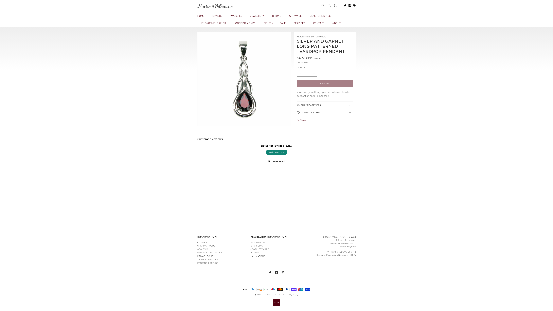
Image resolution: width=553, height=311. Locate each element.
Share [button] (303, 120)
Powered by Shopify (290, 295)
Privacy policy (205, 256)
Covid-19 (202, 242)
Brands (254, 252)
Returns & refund (207, 263)
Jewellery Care (259, 249)
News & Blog (257, 242)
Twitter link (345, 5)
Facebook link (350, 5)
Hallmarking (257, 256)
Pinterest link (354, 5)
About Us (202, 249)
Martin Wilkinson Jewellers (272, 295)
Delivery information (209, 252)
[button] (257, 16)
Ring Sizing (256, 245)
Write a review (276, 152)
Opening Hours (206, 245)
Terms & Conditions (208, 259)
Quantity (301, 67)
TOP (276, 302)
